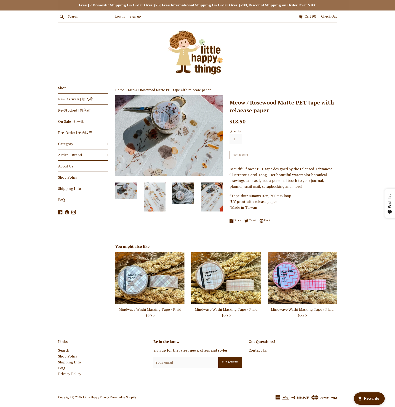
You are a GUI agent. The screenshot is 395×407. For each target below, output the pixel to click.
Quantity (235, 131)
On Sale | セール (71, 121)
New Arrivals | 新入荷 (75, 99)
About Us (65, 166)
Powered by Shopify (123, 397)
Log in (120, 16)
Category (83, 143)
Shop (62, 87)
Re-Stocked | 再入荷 (74, 110)
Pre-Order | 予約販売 (75, 132)
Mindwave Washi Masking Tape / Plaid (150, 309)
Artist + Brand (83, 154)
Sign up (135, 16)
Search (63, 350)
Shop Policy (67, 177)
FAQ (61, 199)
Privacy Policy (69, 373)
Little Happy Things (96, 397)
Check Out (329, 16)
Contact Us (257, 350)
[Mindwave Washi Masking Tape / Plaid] (149, 278)
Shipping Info (69, 188)
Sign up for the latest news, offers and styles (190, 350)
